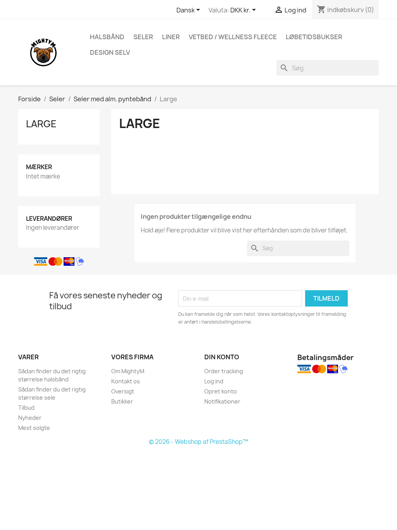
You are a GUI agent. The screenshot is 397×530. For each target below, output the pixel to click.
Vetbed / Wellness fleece (233, 37)
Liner (171, 37)
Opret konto (220, 391)
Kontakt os (125, 381)
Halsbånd (107, 37)
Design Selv (110, 52)
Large (41, 123)
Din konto (221, 357)
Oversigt (122, 391)
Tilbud (26, 407)
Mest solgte (34, 427)
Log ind (213, 381)
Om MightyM (127, 371)
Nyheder (29, 417)
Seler (143, 37)
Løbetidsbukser (314, 37)
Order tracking (223, 371)
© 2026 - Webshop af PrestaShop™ (198, 442)
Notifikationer (222, 401)
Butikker (122, 401)
